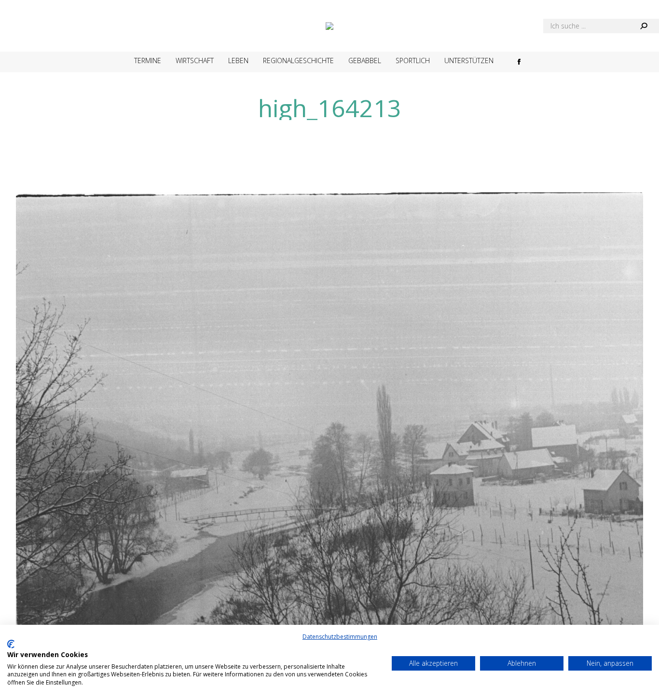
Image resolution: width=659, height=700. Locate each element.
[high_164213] (329, 434)
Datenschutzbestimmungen (339, 637)
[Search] (643, 26)
